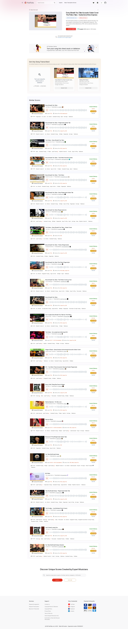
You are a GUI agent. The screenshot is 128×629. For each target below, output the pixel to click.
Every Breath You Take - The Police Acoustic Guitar (59, 157)
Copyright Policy (48, 608)
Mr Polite (47, 473)
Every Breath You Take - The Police (54, 175)
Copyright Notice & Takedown (51, 606)
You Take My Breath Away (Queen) (54, 545)
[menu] (22, 2)
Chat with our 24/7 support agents (64, 37)
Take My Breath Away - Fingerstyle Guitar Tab (57, 491)
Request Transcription (34, 606)
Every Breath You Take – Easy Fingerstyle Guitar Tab (59, 192)
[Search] (54, 2)
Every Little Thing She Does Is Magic (55, 384)
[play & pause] (47, 110)
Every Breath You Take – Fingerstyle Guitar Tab (57, 122)
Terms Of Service (48, 613)
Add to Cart (93, 111)
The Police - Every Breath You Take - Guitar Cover (58, 227)
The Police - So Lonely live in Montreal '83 (56, 332)
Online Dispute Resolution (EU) (52, 615)
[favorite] (93, 2)
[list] (101, 3)
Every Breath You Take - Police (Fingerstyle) (57, 245)
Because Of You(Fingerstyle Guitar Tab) (56, 437)
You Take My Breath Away (52, 454)
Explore (70, 580)
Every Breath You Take (51, 105)
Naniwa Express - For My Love (53, 402)
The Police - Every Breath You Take (54, 140)
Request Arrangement (34, 604)
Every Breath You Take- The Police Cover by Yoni (58, 280)
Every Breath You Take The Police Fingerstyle (57, 262)
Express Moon (49, 419)
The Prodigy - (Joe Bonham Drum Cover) (56, 508)
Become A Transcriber (34, 608)
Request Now (71, 29)
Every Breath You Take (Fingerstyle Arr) (56, 210)
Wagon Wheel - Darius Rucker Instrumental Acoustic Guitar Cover (63, 349)
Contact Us (47, 604)
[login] (105, 3)
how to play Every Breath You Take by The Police (58, 314)
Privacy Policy (48, 611)
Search (57, 580)
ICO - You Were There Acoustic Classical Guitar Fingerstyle (61, 367)
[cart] (97, 2)
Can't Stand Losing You (51, 527)
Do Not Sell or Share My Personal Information (52, 618)
